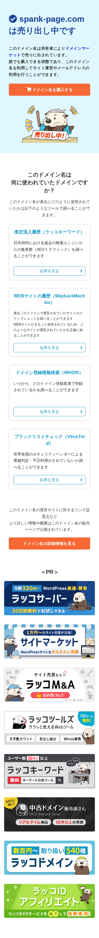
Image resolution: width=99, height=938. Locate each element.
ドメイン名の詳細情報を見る (49, 543)
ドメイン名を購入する (52, 89)
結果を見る (49, 271)
